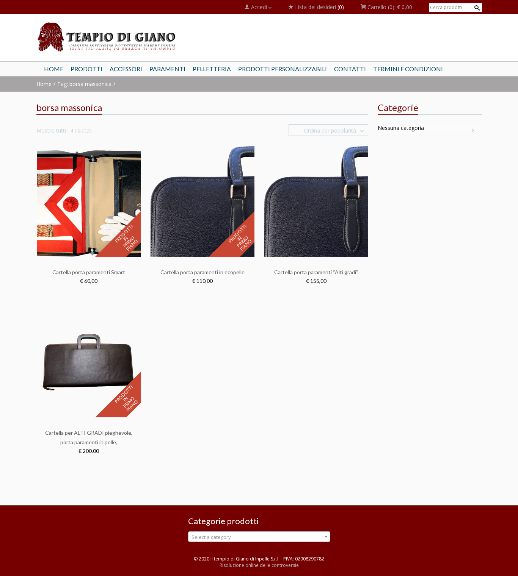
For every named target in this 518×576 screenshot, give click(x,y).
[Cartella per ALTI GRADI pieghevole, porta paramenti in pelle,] (89, 361)
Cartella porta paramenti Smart (88, 272)
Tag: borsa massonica (84, 83)
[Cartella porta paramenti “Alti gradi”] (316, 200)
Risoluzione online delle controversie (259, 565)
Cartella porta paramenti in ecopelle (202, 272)
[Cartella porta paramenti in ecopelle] (202, 200)
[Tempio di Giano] (107, 36)
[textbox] (259, 537)
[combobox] (259, 536)
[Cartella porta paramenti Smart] (89, 200)
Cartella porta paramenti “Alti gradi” (316, 272)
